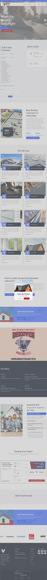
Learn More (27, 298)
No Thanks (20, 298)
